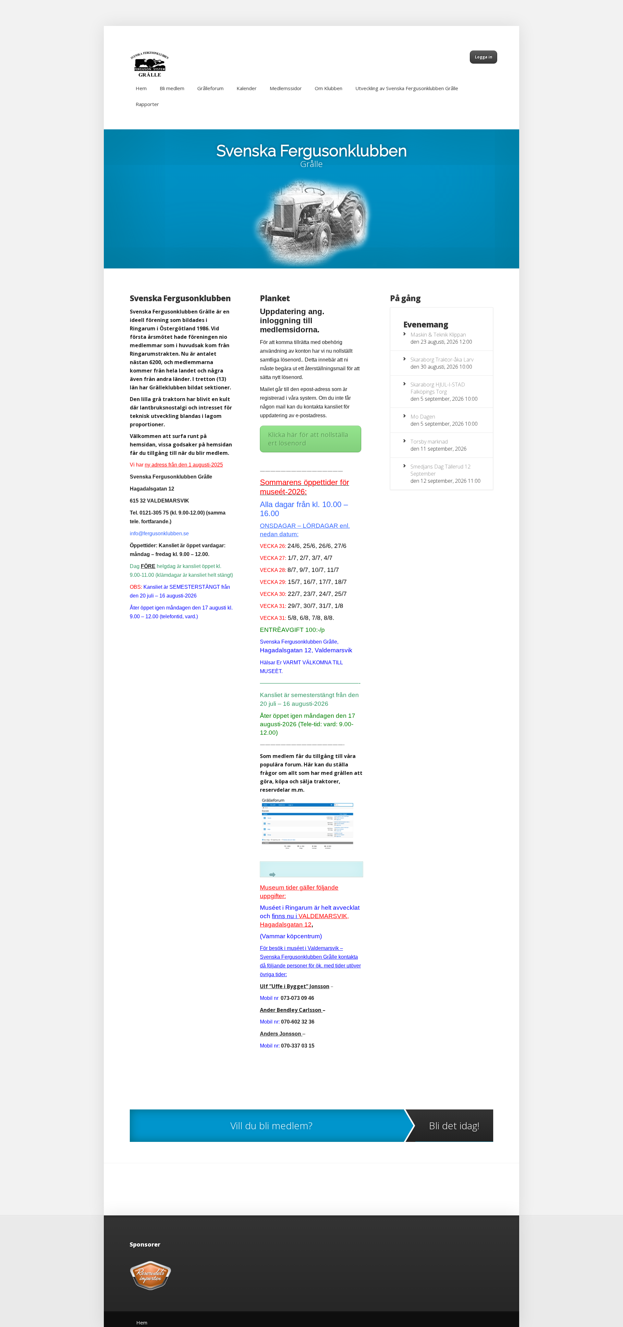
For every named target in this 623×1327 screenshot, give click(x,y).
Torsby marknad (429, 441)
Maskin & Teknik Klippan (438, 334)
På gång (405, 298)
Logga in (483, 57)
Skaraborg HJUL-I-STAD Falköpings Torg (437, 388)
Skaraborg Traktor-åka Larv (441, 359)
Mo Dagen (422, 416)
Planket (275, 298)
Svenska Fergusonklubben (311, 151)
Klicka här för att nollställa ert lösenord (308, 438)
